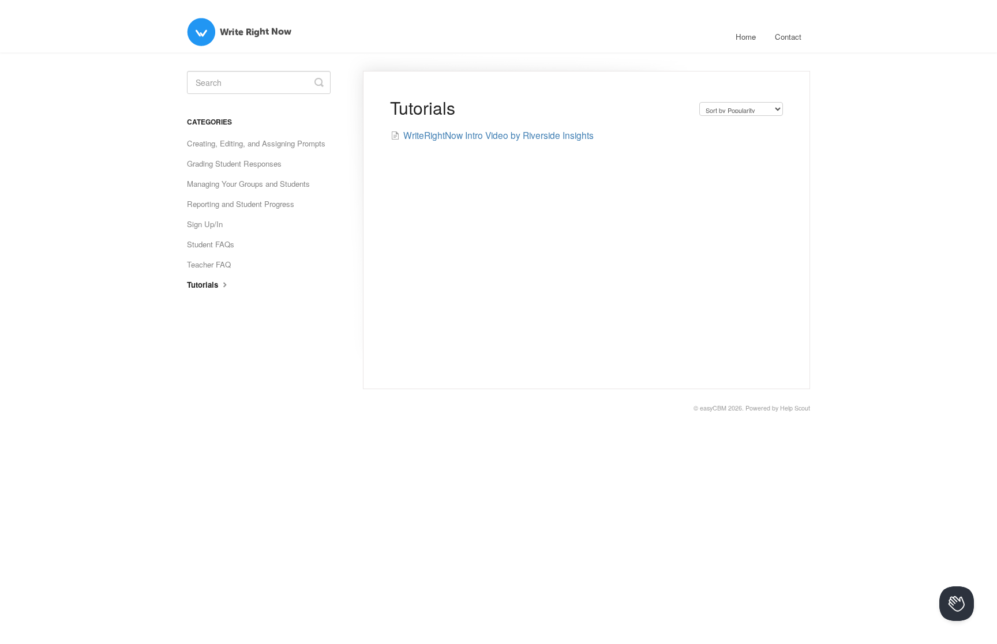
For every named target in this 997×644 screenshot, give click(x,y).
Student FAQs (210, 244)
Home (746, 36)
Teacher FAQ (209, 264)
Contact (788, 36)
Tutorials (203, 284)
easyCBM (713, 408)
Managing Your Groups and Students (248, 183)
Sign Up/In (205, 224)
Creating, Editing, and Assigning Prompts (256, 143)
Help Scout (795, 408)
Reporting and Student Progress (240, 203)
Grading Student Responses (234, 163)
